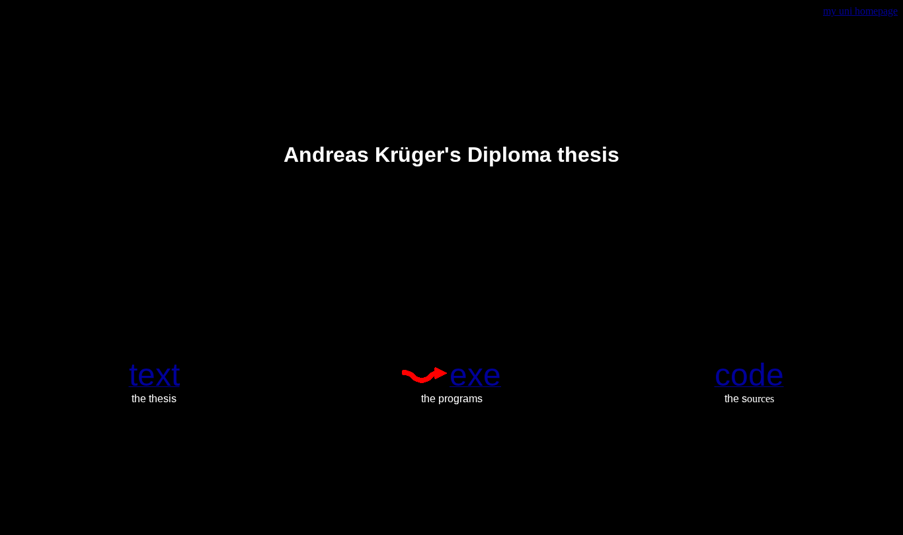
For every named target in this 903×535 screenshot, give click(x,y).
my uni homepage (860, 11)
